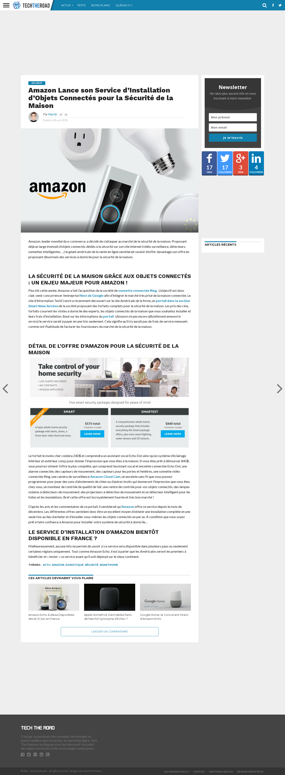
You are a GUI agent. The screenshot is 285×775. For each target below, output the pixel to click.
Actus (66, 5)
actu (46, 564)
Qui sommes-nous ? (177, 771)
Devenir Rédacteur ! (250, 771)
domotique (74, 564)
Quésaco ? (124, 5)
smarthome (109, 564)
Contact (199, 771)
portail (108, 316)
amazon (58, 564)
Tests (81, 5)
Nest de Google (91, 295)
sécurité (91, 564)
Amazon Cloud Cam (105, 476)
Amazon (127, 506)
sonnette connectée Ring (137, 290)
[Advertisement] (142, 43)
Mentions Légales (221, 771)
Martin (52, 114)
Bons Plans (100, 5)
